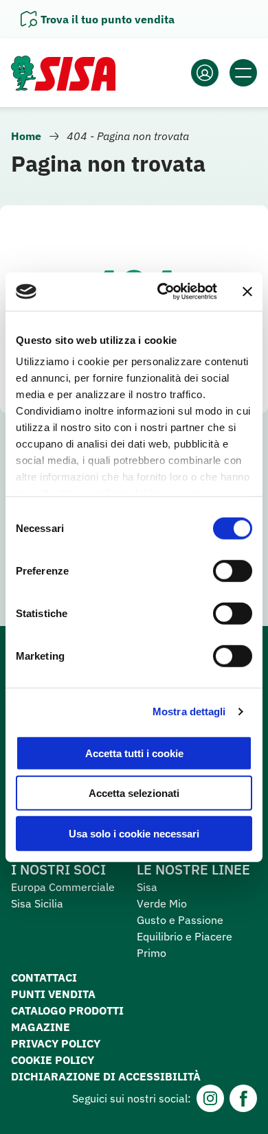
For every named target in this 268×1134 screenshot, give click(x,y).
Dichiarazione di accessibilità (106, 1076)
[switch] (232, 570)
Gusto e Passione (180, 920)
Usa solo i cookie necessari (134, 833)
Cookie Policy (52, 1060)
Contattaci (44, 977)
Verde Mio (162, 903)
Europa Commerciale (63, 887)
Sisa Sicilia (37, 903)
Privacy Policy (55, 1043)
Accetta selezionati (134, 793)
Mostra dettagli (189, 711)
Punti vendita (53, 994)
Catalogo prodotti (67, 1010)
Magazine (40, 1027)
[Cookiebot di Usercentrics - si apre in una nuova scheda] (162, 292)
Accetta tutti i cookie (134, 753)
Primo (151, 953)
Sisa (147, 887)
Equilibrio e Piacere (184, 936)
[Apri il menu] (243, 72)
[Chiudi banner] (247, 292)
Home (26, 136)
